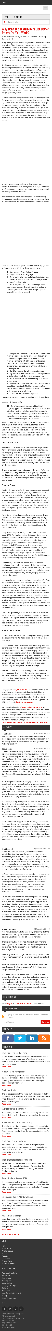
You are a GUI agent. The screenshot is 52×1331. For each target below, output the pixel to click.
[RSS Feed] (21, 1308)
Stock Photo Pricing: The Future (14, 1052)
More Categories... (9, 1298)
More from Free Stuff (11, 1234)
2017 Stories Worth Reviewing (13, 1108)
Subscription (6, 1280)
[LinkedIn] (15, 1308)
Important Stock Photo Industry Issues (17, 1159)
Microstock (6, 1275)
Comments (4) (7, 39)
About (4, 1253)
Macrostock (6, 1278)
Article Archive (7, 1251)
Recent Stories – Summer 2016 (14, 1178)
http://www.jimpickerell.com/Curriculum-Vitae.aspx (25, 722)
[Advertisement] (26, 151)
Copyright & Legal (9, 1286)
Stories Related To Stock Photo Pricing (17, 1122)
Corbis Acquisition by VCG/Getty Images (17, 1196)
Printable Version (38, 37)
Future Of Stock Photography (13, 1071)
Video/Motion (7, 1283)
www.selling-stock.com (32, 707)
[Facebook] (4, 1308)
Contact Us (6, 1258)
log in (9, 1004)
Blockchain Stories (9, 1090)
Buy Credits (17, 17)
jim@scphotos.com (24, 702)
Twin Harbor (11, 1327)
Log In (4, 2)
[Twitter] (9, 1308)
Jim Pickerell (24, 37)
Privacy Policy (7, 1261)
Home (6, 17)
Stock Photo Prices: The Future (14, 1141)
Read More (6, 1067)
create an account (23, 1004)
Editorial (5, 1288)
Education (6, 1291)
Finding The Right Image (11, 1215)
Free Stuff (7, 1046)
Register (5, 1256)
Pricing (4, 1296)
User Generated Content (11, 1293)
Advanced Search (8, 1263)
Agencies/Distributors (10, 1273)
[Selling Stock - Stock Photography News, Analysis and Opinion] (19, 9)
